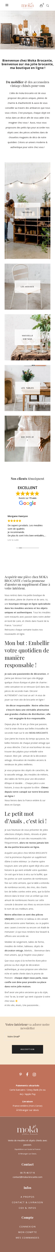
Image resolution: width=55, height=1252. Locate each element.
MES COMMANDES (27, 1237)
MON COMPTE (27, 1232)
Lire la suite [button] (13, 539)
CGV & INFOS (27, 1207)
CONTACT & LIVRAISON (27, 1202)
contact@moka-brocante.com (27, 1177)
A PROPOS (28, 1196)
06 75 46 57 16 (27, 1172)
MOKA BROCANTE (38, 732)
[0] (41, 5)
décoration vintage (14, 950)
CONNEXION (27, 1226)
